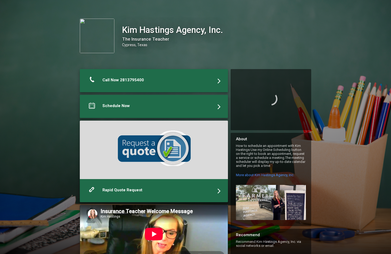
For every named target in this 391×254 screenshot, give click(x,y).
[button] (154, 82)
